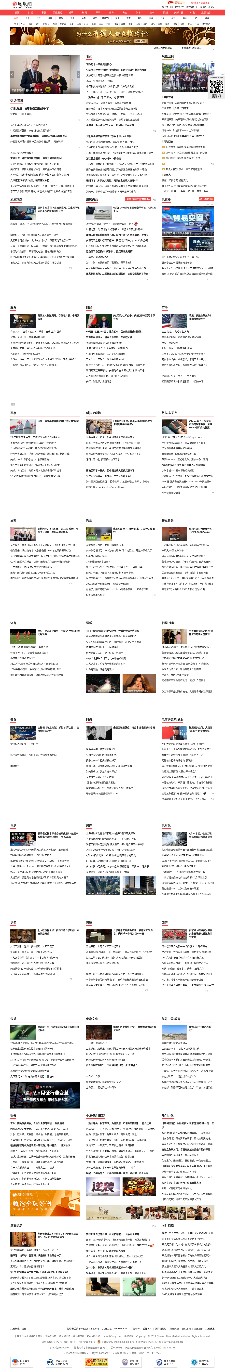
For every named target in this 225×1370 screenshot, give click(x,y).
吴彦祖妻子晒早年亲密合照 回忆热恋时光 (183, 658)
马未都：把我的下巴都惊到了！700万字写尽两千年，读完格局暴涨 (120, 163)
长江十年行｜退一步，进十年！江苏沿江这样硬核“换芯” (114, 91)
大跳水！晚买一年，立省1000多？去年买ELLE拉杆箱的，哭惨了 (43, 359)
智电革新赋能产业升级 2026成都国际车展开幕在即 (38, 90)
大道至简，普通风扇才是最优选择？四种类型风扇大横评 (39, 877)
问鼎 (70, 1139)
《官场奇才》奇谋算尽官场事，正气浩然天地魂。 (187, 1138)
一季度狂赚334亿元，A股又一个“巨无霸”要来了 (34, 364)
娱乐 (71, 12)
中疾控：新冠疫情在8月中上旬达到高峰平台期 (110, 125)
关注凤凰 (168, 1226)
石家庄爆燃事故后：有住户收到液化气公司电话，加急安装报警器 (119, 152)
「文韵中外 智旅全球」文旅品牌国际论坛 (31, 567)
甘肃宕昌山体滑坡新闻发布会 (177, 262)
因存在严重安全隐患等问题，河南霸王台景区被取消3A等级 (116, 169)
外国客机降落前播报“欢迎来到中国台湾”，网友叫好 (36, 141)
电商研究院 (169, 719)
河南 (116, 24)
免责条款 (174, 1328)
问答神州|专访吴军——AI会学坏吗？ (181, 130)
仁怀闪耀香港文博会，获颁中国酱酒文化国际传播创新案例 (40, 561)
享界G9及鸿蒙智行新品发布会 (174, 249)
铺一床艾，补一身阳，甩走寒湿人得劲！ (107, 1251)
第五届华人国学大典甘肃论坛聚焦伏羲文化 (184, 1266)
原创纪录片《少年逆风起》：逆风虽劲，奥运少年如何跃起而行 (42, 1059)
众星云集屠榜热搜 (171, 492)
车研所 (173, 413)
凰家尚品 (206, 12)
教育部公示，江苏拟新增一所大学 (179, 1076)
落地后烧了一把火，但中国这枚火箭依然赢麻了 (110, 437)
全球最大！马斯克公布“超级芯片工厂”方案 (107, 872)
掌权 (65, 1128)
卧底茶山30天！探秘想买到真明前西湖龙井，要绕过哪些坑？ (117, 246)
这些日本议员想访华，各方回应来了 (28, 124)
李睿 (206, 191)
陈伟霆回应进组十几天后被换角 (102, 647)
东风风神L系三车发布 (173, 550)
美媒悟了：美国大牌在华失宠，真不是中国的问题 (35, 169)
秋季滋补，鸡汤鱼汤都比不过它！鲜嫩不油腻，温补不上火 (116, 1273)
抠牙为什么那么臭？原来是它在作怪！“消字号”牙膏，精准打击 (42, 185)
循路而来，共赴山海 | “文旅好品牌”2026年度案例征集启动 (40, 550)
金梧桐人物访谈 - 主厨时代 (24, 743)
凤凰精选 (16, 199)
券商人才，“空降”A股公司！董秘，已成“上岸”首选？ (37, 331)
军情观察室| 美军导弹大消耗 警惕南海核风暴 (185, 119)
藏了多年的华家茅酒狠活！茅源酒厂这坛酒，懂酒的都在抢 (116, 268)
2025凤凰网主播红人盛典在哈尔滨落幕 (182, 1294)
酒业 (117, 18)
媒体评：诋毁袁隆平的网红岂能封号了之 (182, 754)
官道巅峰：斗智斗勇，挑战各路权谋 (180, 1155)
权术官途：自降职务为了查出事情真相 (181, 1182)
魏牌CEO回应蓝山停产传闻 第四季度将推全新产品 (187, 567)
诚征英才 (147, 1328)
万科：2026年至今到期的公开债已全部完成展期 (110, 849)
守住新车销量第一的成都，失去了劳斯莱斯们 (109, 476)
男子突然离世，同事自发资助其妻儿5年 (117, 180)
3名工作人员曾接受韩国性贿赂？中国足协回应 (34, 663)
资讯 (17, 12)
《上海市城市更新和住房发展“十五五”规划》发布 (111, 838)
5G (196, 18)
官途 (134, 1134)
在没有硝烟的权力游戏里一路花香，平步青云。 (34, 1145)
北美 (31, 24)
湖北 (123, 24)
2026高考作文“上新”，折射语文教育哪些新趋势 (186, 1065)
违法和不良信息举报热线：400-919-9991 (80, 1336)
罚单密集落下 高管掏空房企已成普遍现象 (183, 855)
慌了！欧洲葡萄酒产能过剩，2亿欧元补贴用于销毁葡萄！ (39, 1272)
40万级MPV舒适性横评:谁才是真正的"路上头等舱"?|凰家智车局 (43, 882)
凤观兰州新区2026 (163, 47)
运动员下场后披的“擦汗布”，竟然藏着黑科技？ (110, 251)
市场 (165, 307)
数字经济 (206, 24)
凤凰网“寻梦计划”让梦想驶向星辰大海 (29, 1070)
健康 (185, 18)
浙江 (190, 24)
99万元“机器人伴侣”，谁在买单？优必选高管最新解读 (113, 331)
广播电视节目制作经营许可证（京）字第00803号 (97, 1347)
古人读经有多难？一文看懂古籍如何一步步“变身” (111, 1065)
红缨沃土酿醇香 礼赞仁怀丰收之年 (179, 771)
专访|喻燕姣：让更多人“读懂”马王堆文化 (183, 968)
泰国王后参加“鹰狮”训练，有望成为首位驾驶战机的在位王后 (41, 191)
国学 (95, 18)
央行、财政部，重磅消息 (99, 381)
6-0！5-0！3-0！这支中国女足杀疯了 (29, 652)
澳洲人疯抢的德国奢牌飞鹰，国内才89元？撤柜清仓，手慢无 (117, 235)
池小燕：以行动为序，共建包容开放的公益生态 (186, 1249)
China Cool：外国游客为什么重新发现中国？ (109, 102)
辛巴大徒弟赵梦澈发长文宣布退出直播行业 (184, 743)
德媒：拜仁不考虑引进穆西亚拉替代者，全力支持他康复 (115, 974)
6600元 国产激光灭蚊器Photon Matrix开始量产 (186, 481)
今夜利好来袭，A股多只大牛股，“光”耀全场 (32, 348)
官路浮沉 (150, 1128)
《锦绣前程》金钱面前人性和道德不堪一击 (185, 1123)
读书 (83, 18)
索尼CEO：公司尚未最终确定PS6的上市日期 (184, 487)
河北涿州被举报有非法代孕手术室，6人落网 (108, 136)
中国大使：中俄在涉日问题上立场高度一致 (185, 88)
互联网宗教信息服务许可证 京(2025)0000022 (86, 1353)
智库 (39, 18)
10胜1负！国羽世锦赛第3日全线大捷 (29, 647)
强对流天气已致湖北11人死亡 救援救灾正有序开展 (187, 268)
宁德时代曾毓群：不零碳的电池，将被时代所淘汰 (35, 251)
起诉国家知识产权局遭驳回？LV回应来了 (183, 381)
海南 (71, 24)
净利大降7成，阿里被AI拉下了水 (103, 459)
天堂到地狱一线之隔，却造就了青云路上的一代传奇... (37, 1139)
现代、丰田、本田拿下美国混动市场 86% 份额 (110, 572)
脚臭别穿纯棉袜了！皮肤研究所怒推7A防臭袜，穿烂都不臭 (40, 1277)
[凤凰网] (22, 7)
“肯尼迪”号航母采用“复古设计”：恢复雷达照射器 (35, 476)
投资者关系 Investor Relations (83, 1328)
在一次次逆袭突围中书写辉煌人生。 (28, 1167)
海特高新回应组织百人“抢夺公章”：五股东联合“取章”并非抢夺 (117, 481)
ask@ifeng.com (112, 1336)
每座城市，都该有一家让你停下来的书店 (31, 951)
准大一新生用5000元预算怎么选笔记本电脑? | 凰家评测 (39, 849)
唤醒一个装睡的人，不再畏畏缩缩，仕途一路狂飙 (111, 1173)
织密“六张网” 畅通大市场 (133, 69)
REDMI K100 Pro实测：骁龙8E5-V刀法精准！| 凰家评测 (39, 860)
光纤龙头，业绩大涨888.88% (25, 353)
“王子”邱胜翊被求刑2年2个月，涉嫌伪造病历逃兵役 (112, 630)
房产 (152, 12)
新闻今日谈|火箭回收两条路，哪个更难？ (183, 102)
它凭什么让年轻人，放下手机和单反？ (105, 359)
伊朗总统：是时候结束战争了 (29, 108)
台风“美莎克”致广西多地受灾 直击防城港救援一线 (187, 273)
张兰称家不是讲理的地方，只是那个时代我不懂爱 (187, 691)
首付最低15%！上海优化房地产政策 (180, 888)
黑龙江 (63, 24)
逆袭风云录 (69, 1156)
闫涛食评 (15, 765)
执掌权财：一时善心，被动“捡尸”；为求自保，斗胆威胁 (114, 1128)
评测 (72, 18)
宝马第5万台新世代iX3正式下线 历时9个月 (183, 589)
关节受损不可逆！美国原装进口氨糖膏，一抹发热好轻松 (188, 1059)
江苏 (101, 24)
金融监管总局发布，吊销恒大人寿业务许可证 (185, 364)
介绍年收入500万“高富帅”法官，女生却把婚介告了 (112, 147)
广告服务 (135, 1328)
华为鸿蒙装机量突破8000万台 (177, 448)
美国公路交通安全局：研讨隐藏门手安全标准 (185, 572)
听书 (13, 1115)
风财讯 (166, 825)
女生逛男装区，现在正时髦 (100, 777)
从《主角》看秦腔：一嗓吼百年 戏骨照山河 (32, 974)
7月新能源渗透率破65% (98, 561)
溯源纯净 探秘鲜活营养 (200, 249)
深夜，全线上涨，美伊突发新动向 (27, 337)
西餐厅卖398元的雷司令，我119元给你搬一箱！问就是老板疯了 (118, 1239)
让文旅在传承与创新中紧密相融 (102, 69)
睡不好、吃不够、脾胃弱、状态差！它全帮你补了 (35, 1255)
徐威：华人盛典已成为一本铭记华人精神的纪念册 (187, 1233)
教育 (173, 18)
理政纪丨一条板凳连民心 (99, 64)
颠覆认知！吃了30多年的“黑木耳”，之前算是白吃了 (36, 1294)
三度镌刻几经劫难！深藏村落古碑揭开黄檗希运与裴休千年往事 (118, 1048)
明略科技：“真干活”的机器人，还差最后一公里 (34, 234)
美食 (140, 18)
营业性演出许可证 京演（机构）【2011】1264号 (137, 1353)
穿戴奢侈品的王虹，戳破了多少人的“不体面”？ (110, 788)
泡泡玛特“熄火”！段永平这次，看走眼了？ (107, 348)
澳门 (16, 24)
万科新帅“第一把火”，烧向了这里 (179, 866)
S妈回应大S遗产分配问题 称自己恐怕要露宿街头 (186, 647)
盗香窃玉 (129, 1156)
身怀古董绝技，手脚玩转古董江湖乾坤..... (107, 1167)
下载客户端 (192, 7)
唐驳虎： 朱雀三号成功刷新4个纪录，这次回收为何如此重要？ (42, 223)
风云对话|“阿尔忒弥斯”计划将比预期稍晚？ (184, 124)
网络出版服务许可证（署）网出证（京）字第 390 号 (69, 1342)
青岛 (160, 24)
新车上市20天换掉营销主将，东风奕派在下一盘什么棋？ (115, 567)
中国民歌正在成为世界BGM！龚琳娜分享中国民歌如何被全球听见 (44, 578)
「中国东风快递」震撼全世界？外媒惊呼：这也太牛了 (113, 1262)
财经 (30, 12)
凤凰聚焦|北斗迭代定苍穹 (175, 108)
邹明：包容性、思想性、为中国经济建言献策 (185, 1261)
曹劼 (199, 191)
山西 (167, 24)
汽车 (138, 12)
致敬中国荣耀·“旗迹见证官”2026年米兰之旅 (32, 572)
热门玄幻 (99, 1115)
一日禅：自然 (93, 1076)
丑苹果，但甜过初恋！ (97, 257)
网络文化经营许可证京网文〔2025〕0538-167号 (150, 1347)
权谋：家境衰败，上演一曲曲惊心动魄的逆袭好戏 (35, 1156)
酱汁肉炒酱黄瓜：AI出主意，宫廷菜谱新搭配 (33, 754)
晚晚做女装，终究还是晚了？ (101, 749)
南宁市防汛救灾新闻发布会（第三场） (181, 257)
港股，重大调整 (170, 342)
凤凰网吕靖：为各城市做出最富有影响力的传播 (186, 1244)
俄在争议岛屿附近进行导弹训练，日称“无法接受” (35, 464)
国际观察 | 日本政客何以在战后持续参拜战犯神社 (111, 108)
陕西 (175, 24)
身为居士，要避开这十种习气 (101, 1087)
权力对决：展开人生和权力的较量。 (180, 1132)
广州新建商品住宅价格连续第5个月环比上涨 (108, 860)
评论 (27, 18)
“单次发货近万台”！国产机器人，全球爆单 (183, 464)
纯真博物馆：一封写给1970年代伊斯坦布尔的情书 (36, 968)
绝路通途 (139, 1161)
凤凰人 (167, 174)
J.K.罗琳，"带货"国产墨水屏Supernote (182, 437)
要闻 (89, 56)
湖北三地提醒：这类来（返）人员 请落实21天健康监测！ (115, 957)
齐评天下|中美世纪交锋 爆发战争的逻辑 (186, 152)
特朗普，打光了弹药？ (21, 113)
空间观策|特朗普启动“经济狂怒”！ (183, 158)
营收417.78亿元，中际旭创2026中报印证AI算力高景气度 (115, 364)
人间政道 (54, 1150)
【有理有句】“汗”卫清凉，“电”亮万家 (105, 97)
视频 (165, 12)
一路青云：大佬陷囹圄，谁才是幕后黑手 (31, 1161)
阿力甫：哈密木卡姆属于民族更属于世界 (182, 979)
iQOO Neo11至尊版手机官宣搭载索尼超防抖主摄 (187, 476)
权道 (51, 1167)
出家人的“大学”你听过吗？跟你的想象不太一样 (110, 1054)
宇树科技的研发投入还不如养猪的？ (104, 342)
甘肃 (182, 24)
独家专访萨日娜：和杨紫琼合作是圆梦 (181, 669)
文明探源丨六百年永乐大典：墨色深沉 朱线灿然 (186, 951)
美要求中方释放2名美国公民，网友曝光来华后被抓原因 (38, 136)
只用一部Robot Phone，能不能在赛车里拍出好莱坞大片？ (40, 866)
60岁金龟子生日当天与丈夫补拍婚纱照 (106, 658)
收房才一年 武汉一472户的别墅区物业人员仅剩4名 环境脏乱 (117, 186)
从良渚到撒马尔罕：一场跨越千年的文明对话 (185, 963)
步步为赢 (143, 1173)
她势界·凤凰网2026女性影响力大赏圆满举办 (184, 1277)
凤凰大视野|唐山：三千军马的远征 (184, 169)
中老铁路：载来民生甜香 (174, 1043)
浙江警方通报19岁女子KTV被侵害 (103, 158)
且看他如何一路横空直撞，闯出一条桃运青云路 (110, 1139)
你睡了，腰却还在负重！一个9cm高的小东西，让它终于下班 (117, 589)
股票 (50, 18)
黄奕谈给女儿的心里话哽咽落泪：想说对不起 (185, 652)
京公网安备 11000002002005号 (117, 1342)
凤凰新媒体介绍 (18, 1328)
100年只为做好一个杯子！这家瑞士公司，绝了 (109, 223)
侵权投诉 (128, 1336)
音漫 (207, 18)
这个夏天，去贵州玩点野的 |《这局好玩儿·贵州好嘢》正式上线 (42, 545)
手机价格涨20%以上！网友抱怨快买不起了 (184, 442)
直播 (16, 18)
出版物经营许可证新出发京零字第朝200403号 (159, 1342)
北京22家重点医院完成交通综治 (102, 963)
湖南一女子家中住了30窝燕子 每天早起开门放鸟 (111, 191)
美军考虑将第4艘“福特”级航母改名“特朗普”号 (33, 442)
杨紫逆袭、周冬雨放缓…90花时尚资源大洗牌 (109, 765)
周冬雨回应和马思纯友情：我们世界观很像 (184, 680)
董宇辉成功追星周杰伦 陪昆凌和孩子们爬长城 (185, 663)
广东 (86, 24)
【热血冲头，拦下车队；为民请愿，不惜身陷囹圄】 (112, 1123)
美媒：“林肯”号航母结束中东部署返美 (29, 459)
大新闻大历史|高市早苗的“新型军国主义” (183, 136)
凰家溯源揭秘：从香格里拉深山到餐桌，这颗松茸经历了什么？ (118, 273)
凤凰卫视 (57, 12)
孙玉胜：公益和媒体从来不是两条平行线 (183, 1238)
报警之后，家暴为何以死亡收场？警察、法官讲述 (35, 262)
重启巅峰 (59, 1123)
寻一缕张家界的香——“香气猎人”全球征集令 (184, 946)
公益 (162, 18)
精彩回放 (168, 141)
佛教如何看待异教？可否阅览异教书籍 (105, 1059)
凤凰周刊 (198, 1328)
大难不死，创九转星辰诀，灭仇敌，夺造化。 (109, 1161)
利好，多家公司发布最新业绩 (177, 348)
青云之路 (146, 1123)
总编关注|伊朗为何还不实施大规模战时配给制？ (187, 113)
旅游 (128, 18)
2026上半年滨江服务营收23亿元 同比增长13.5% (186, 860)
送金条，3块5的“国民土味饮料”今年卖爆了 (183, 353)
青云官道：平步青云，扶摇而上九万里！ (31, 1184)
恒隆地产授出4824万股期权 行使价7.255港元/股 (186, 894)
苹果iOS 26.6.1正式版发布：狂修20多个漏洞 (185, 459)
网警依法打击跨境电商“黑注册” (177, 760)
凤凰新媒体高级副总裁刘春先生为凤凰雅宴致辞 (186, 1255)
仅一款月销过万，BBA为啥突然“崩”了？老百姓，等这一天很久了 (119, 550)
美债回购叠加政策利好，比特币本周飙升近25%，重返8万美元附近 (44, 342)
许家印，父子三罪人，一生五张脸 (179, 376)
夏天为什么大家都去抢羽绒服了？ (27, 1266)
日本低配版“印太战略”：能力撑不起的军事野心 (34, 448)
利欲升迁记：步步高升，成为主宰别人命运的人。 (35, 1128)
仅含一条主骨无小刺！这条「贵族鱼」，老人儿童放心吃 (114, 1256)
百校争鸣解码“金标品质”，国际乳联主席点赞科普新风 (37, 1054)
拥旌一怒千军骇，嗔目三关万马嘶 (179, 1171)
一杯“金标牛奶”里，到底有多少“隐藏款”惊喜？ (33, 1065)
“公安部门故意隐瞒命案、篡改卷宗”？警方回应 (110, 141)
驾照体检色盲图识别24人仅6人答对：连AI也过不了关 (113, 453)
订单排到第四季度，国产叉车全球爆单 (105, 353)
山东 (153, 24)
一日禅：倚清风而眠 (96, 1043)
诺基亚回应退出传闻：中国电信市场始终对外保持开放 (113, 448)
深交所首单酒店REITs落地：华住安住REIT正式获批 (188, 882)
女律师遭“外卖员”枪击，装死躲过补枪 (29, 180)
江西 (138, 24)
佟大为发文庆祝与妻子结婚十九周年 (104, 652)
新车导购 (168, 521)
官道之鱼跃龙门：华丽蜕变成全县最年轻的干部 (186, 1149)
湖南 (130, 24)
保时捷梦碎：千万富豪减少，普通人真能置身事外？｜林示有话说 (119, 578)
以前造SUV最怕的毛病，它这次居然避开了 (183, 556)
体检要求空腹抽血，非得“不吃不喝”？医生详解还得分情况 (115, 985)
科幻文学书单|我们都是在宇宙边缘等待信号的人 (35, 957)
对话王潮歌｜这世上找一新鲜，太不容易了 (32, 946)
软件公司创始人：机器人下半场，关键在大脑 (109, 337)
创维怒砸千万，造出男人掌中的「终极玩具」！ (34, 963)
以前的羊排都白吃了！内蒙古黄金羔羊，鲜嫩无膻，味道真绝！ (42, 1261)
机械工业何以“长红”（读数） (100, 80)
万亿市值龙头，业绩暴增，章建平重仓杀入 (184, 359)
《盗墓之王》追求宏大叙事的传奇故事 (30, 1173)
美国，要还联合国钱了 (21, 152)
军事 (98, 12)
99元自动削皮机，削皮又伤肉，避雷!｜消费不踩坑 (36, 871)
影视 (165, 623)
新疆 (55, 24)
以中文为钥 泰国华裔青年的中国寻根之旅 (183, 957)
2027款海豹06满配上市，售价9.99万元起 (107, 583)
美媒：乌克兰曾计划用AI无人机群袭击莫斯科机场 (35, 470)
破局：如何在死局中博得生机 (177, 1188)
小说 (192, 12)
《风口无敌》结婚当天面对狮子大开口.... (183, 1199)
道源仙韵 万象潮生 (191, 47)
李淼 (183, 191)
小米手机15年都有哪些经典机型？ (179, 470)
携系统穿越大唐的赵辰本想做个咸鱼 (104, 1156)
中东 (23, 24)
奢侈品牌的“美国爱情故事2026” (102, 793)
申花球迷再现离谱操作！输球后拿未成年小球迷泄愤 (36, 674)
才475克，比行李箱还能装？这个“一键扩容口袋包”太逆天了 (40, 174)
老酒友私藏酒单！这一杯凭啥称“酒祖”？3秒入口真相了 (190, 793)
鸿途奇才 (58, 1161)
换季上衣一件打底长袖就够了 (101, 760)
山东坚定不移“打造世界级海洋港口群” (181, 1048)
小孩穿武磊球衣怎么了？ (23, 658)
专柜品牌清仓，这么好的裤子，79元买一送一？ (34, 1250)
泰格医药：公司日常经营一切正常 (103, 946)
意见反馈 (186, 1328)
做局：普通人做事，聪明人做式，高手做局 (108, 1134)
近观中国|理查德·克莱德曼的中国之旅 (185, 147)
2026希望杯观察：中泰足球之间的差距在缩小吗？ (36, 669)
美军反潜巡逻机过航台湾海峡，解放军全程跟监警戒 (112, 119)
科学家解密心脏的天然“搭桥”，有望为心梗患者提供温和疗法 (117, 979)
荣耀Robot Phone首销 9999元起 (179, 453)
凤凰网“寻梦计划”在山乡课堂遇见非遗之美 (32, 1076)
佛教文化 (106, 18)
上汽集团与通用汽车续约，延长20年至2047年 (185, 545)
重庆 (145, 24)
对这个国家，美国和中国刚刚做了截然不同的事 (34, 163)
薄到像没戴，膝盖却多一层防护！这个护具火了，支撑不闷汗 (117, 174)
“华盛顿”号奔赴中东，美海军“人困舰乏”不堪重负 (35, 437)
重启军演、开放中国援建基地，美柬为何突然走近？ (36, 158)
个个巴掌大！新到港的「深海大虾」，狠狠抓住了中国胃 (38, 1283)
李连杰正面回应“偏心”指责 (175, 674)
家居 (151, 18)
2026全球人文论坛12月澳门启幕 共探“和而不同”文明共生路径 (42, 1043)
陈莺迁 (174, 191)
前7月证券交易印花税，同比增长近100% (107, 376)
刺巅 (54, 1173)
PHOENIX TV (178, 7)
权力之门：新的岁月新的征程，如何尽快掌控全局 (35, 1178)
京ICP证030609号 (59, 1347)
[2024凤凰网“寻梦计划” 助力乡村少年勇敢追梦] (200, 2)
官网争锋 (129, 1145)
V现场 (97, 413)
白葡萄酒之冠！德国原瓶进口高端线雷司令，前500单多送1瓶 (117, 240)
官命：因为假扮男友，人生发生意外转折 (31, 1123)
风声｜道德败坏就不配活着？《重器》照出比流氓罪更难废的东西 (43, 246)
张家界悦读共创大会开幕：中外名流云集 (183, 1288)
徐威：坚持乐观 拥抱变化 (175, 180)
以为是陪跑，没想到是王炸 (100, 669)
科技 (44, 12)
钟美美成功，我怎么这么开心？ (102, 771)
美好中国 (178, 12)
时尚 (84, 12)
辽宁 (38, 24)
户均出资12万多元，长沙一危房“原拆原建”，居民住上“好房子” (118, 866)
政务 (125, 12)
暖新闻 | (90, 180)
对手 (133, 1167)
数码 (61, 18)
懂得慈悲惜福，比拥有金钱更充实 (103, 1081)
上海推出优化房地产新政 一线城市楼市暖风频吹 (110, 833)
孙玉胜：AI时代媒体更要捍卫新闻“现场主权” (184, 185)
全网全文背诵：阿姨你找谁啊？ (102, 754)
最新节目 (168, 97)
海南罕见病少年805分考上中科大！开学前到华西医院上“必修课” (119, 951)
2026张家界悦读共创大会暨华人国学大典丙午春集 (187, 1283)
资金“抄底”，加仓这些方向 (175, 331)
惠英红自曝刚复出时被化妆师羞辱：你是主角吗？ (111, 636)
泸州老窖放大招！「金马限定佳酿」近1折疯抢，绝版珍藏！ (40, 453)
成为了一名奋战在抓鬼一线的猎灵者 (28, 1150)
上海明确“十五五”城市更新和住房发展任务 (183, 871)
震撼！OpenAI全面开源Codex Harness (106, 487)
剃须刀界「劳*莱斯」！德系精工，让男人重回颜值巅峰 (114, 229)
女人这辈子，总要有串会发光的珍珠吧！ (107, 663)
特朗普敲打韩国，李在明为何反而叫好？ (31, 130)
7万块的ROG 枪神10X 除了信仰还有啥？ (31, 855)
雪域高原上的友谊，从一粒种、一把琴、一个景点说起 (114, 114)
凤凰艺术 (210, 1328)
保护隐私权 (160, 1328)
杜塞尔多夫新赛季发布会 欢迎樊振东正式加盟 (186, 232)
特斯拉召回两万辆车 (96, 556)
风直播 (166, 199)
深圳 (94, 24)
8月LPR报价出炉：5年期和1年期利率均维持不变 (111, 855)
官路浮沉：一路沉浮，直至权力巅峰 (104, 1145)
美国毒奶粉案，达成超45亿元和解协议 (181, 337)
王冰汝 (165, 191)
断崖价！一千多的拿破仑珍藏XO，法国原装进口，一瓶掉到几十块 (188, 749)
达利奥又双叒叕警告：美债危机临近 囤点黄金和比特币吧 (115, 370)
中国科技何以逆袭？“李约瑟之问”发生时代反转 (110, 86)
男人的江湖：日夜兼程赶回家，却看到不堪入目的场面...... (115, 1150)
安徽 (79, 24)
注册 (204, 7)
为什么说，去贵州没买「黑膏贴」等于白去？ (109, 262)
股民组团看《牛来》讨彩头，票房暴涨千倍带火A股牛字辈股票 (42, 257)
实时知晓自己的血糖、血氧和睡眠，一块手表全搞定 (112, 1234)
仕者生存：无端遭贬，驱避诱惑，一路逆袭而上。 (187, 1160)
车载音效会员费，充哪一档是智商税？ (105, 545)
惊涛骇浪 (65, 1145)
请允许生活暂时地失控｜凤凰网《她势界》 (32, 1048)
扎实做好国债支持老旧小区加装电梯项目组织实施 (187, 849)
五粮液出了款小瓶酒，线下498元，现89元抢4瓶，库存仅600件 (118, 1245)
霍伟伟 (190, 191)
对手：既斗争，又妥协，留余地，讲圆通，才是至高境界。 (40, 1134)
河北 (108, 24)
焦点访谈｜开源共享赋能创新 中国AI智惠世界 (109, 75)
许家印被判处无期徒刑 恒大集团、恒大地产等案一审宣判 (115, 844)
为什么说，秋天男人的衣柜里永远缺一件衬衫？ (110, 1267)
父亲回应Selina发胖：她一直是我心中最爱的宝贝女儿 (113, 641)
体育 (111, 12)
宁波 (197, 24)
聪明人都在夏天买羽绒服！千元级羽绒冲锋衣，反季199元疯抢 (42, 1288)
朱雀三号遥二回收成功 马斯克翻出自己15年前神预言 (113, 442)
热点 (13, 101)
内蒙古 (46, 24)
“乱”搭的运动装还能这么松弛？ (102, 782)
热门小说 (168, 1115)
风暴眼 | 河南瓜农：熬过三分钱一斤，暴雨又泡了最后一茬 (40, 240)
